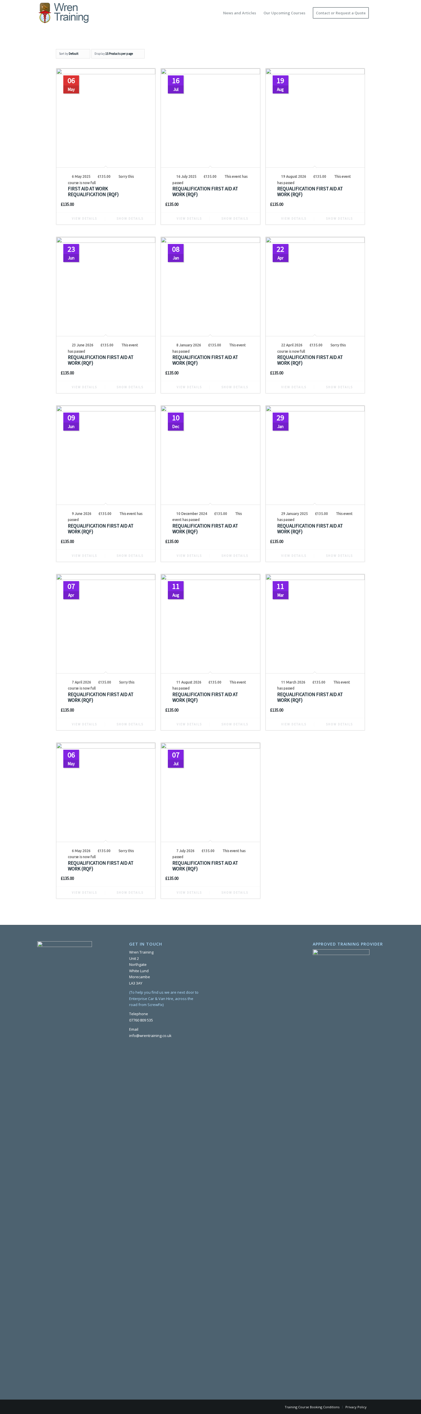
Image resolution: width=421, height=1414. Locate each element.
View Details (84, 218)
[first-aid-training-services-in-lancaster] (62, 13)
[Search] (378, 13)
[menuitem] (239, 13)
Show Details (129, 218)
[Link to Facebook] (379, 1407)
